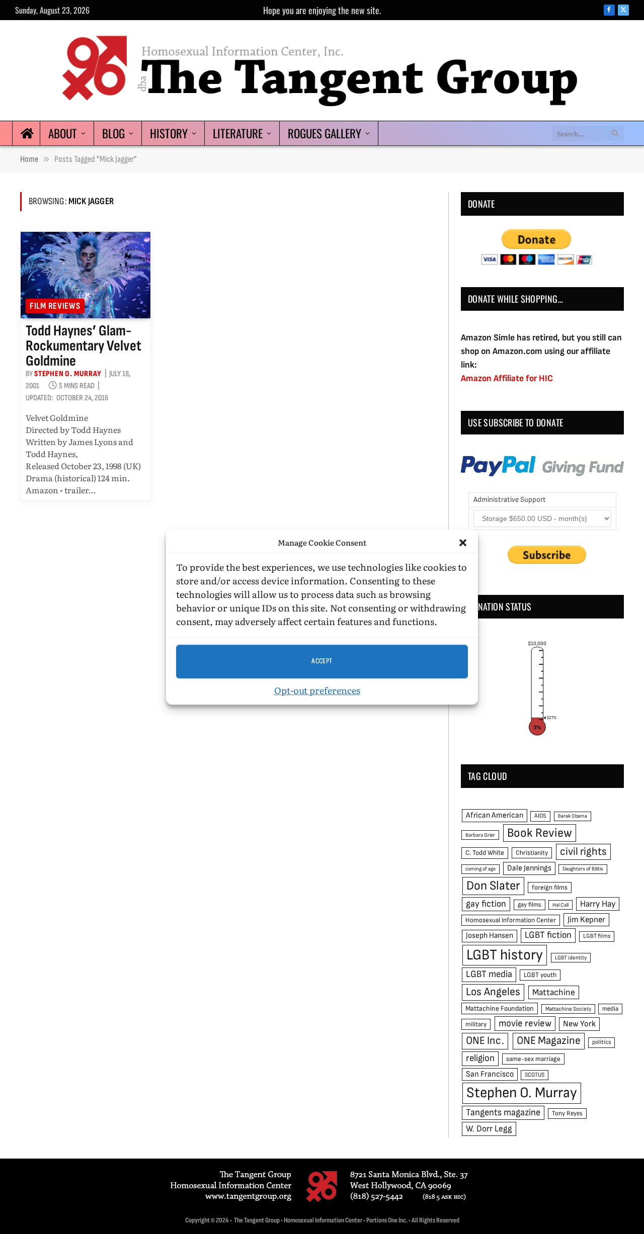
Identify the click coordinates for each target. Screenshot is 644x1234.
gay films (529, 905)
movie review (525, 1023)
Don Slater (493, 886)
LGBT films (596, 936)
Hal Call (560, 905)
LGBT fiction (548, 935)
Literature (238, 133)
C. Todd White (484, 853)
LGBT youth (540, 975)
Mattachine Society (568, 1009)
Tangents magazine (503, 1112)
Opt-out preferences (317, 690)
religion (480, 1058)
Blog (113, 133)
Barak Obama (572, 816)
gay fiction (486, 904)
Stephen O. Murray (68, 374)
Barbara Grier (480, 835)
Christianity (532, 853)
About (62, 133)
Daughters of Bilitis (582, 868)
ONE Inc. (485, 1040)
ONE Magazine (549, 1040)
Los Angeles (493, 992)
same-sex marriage (533, 1059)
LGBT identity (571, 957)
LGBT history (504, 955)
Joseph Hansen (489, 935)
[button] (463, 543)
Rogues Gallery (324, 133)
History (169, 133)
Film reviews (55, 306)
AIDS (540, 816)
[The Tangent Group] (322, 70)
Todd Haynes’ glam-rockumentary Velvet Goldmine (83, 346)
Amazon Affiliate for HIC (507, 378)
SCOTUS (534, 1075)
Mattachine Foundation (499, 1008)
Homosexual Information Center (510, 920)
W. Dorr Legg (489, 1128)
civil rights (583, 851)
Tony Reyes (567, 1113)
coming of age (480, 868)
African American (494, 815)
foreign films (550, 888)
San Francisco (490, 1074)
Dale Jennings (529, 868)
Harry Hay (597, 904)
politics (601, 1042)
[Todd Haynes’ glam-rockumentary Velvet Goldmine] (85, 275)
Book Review (539, 833)
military (476, 1024)
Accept (322, 661)
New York (579, 1024)
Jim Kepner (586, 920)
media (610, 1009)
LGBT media (489, 974)
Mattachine (553, 992)
